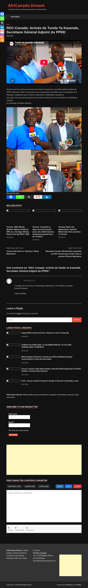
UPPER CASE (44, 486)
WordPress (69, 585)
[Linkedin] (47, 197)
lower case (30, 486)
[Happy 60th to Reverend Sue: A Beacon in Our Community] (13, 333)
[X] (29, 197)
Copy (68, 486)
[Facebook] (11, 197)
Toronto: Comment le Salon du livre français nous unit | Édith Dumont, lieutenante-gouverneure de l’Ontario (43, 231)
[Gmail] (38, 197)
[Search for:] (44, 319)
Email (11, 422)
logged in (19, 313)
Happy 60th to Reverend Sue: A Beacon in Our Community (45, 333)
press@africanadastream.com (44, 561)
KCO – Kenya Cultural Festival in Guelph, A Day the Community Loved (49, 381)
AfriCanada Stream (26, 5)
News (8, 24)
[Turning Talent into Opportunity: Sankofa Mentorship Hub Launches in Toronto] (70, 218)
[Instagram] (2, 36)
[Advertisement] (44, 460)
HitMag (78, 585)
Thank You (33, 430)
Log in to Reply (20, 293)
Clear (77, 486)
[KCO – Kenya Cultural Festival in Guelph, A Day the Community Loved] (13, 381)
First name (13, 414)
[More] (2, 40)
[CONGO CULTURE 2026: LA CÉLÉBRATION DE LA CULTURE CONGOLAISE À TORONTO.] (13, 345)
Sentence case (14, 486)
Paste (59, 486)
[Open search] (79, 16)
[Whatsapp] (20, 197)
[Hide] (1, 44)
